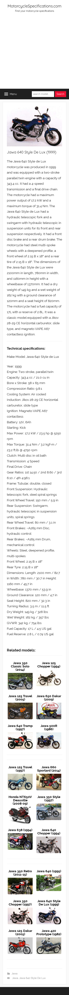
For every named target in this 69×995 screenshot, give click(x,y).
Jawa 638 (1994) (20, 830)
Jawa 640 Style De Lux (32, 978)
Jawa (14, 973)
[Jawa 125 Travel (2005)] (20, 702)
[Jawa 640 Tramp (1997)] (20, 732)
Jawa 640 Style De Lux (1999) (48, 902)
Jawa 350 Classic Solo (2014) (20, 666)
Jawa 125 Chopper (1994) (48, 664)
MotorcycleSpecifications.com (34, 5)
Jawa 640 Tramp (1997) (20, 727)
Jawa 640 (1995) (49, 871)
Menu (13, 94)
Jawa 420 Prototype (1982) (48, 932)
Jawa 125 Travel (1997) (20, 768)
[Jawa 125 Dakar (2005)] (20, 937)
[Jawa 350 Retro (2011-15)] (20, 878)
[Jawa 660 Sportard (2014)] (48, 774)
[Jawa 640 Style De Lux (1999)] (48, 907)
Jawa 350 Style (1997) (48, 798)
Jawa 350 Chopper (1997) (20, 902)
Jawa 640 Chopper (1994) (48, 831)
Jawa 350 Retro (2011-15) (20, 872)
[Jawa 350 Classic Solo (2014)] (20, 673)
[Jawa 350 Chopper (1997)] (20, 907)
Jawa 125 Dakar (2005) (20, 932)
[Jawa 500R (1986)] (48, 732)
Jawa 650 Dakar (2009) (49, 697)
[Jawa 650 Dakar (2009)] (48, 702)
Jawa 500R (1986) (49, 727)
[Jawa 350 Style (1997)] (48, 803)
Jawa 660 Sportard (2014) (49, 768)
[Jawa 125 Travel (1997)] (20, 774)
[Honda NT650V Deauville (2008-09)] (20, 807)
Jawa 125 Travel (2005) (20, 697)
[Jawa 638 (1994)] (20, 833)
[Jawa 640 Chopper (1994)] (48, 836)
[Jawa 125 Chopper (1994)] (48, 669)
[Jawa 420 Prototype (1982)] (48, 937)
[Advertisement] (34, 53)
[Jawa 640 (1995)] (48, 874)
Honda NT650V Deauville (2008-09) (20, 800)
